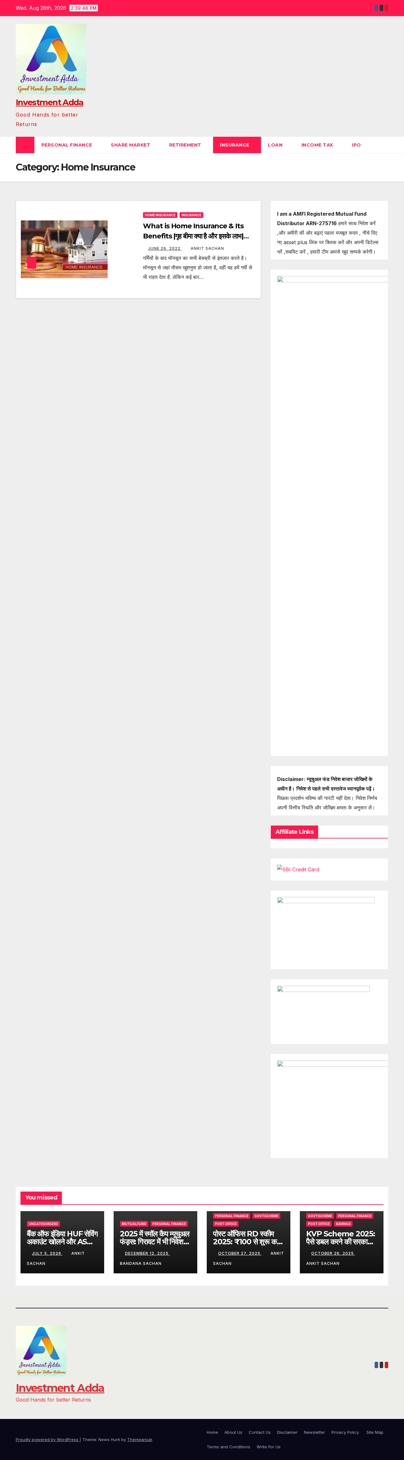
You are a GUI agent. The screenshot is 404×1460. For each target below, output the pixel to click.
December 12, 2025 (147, 1253)
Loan (276, 145)
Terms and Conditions (228, 1446)
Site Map (374, 1432)
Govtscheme (266, 1216)
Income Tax (318, 145)
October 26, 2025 (333, 1253)
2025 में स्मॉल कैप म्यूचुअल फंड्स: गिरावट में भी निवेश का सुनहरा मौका (154, 1241)
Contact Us (260, 1432)
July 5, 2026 (47, 1253)
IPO (357, 145)
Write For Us (269, 1446)
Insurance (235, 145)
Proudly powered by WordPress (48, 1439)
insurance (191, 215)
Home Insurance (160, 215)
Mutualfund (134, 1224)
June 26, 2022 (165, 248)
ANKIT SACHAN (207, 248)
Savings (343, 1224)
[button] (384, 145)
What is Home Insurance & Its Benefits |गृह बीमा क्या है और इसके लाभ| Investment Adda (193, 236)
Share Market (131, 145)
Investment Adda (49, 102)
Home (212, 1432)
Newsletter (314, 1432)
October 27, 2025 (240, 1253)
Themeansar (139, 1439)
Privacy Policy (345, 1432)
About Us (233, 1432)
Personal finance (67, 145)
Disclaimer (287, 1432)
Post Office (226, 1224)
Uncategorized (43, 1224)
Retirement (186, 145)
